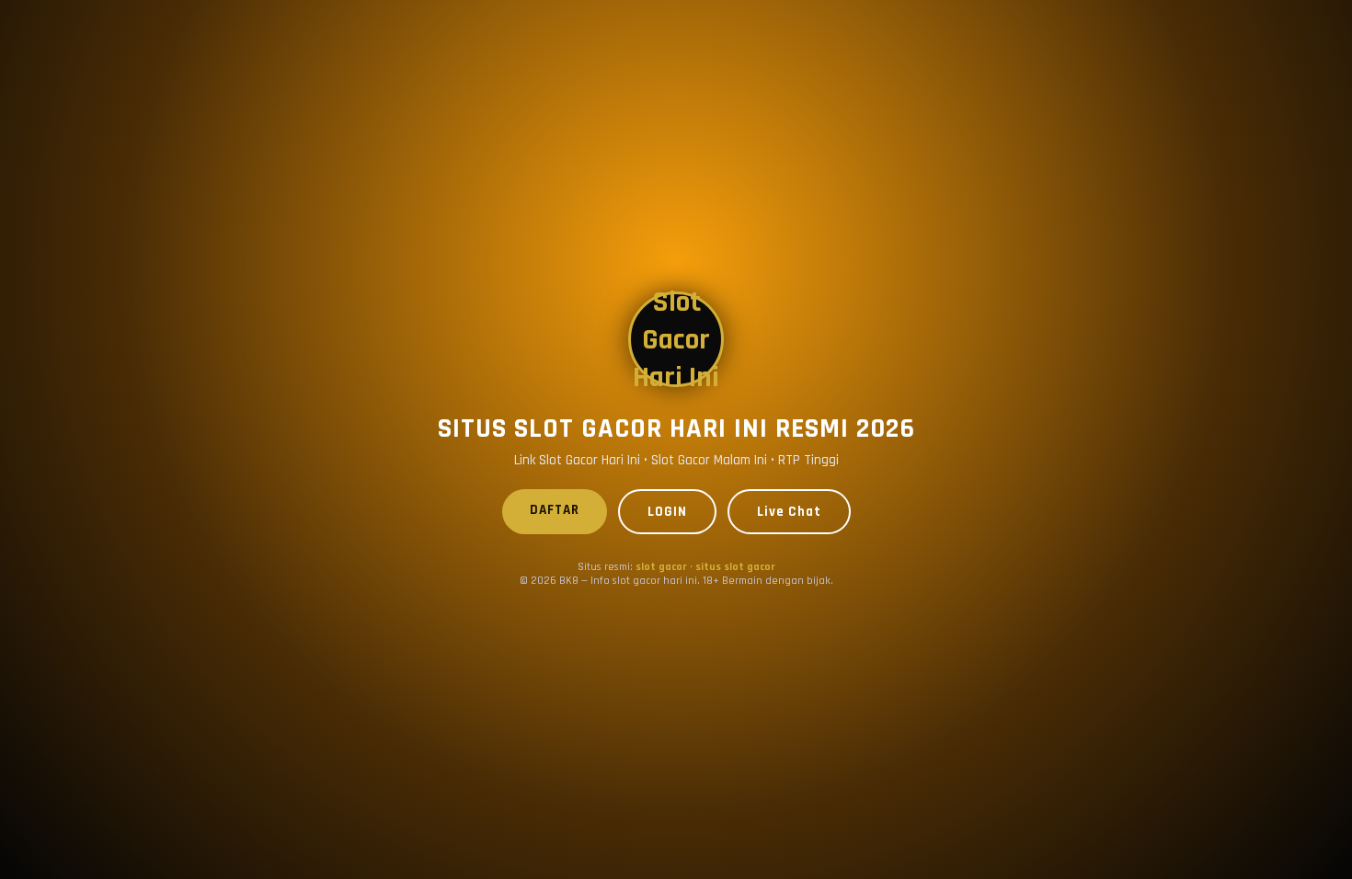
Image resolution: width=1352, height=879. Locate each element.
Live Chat (789, 511)
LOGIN (667, 511)
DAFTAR (554, 510)
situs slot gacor (735, 567)
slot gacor (661, 567)
